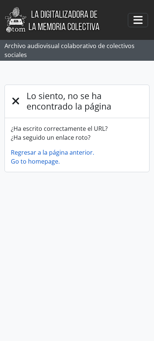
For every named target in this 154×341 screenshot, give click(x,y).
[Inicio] (56, 20)
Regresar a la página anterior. (52, 152)
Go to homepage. (35, 161)
